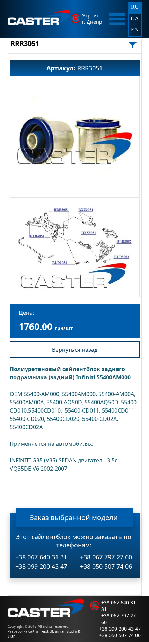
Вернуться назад (74, 349)
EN (135, 29)
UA (135, 18)
